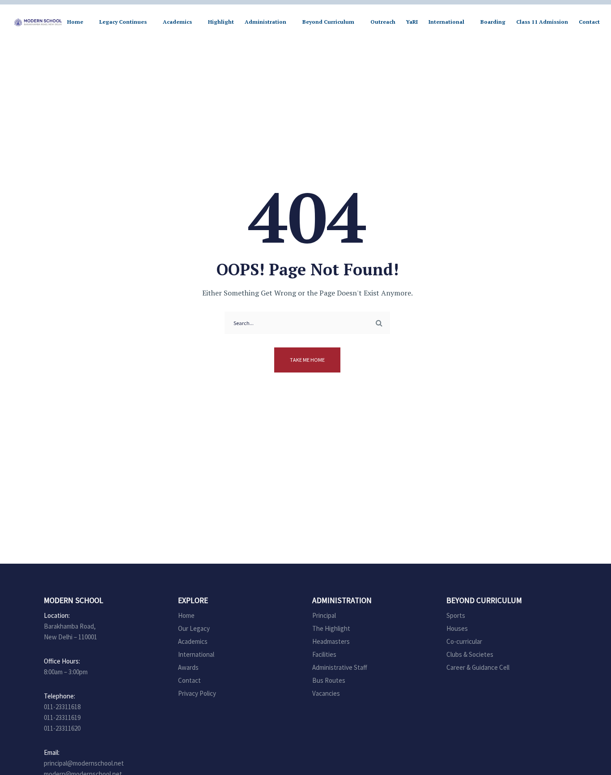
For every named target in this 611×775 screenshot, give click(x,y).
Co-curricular (464, 641)
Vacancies (326, 693)
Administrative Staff (339, 667)
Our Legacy (194, 628)
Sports (455, 615)
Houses (457, 628)
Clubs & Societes (469, 654)
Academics (193, 641)
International (196, 654)
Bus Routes (328, 680)
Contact (189, 680)
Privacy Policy (197, 693)
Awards (188, 667)
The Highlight (331, 628)
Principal (324, 615)
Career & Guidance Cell (477, 667)
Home (186, 615)
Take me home (307, 359)
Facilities (324, 654)
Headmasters (331, 641)
